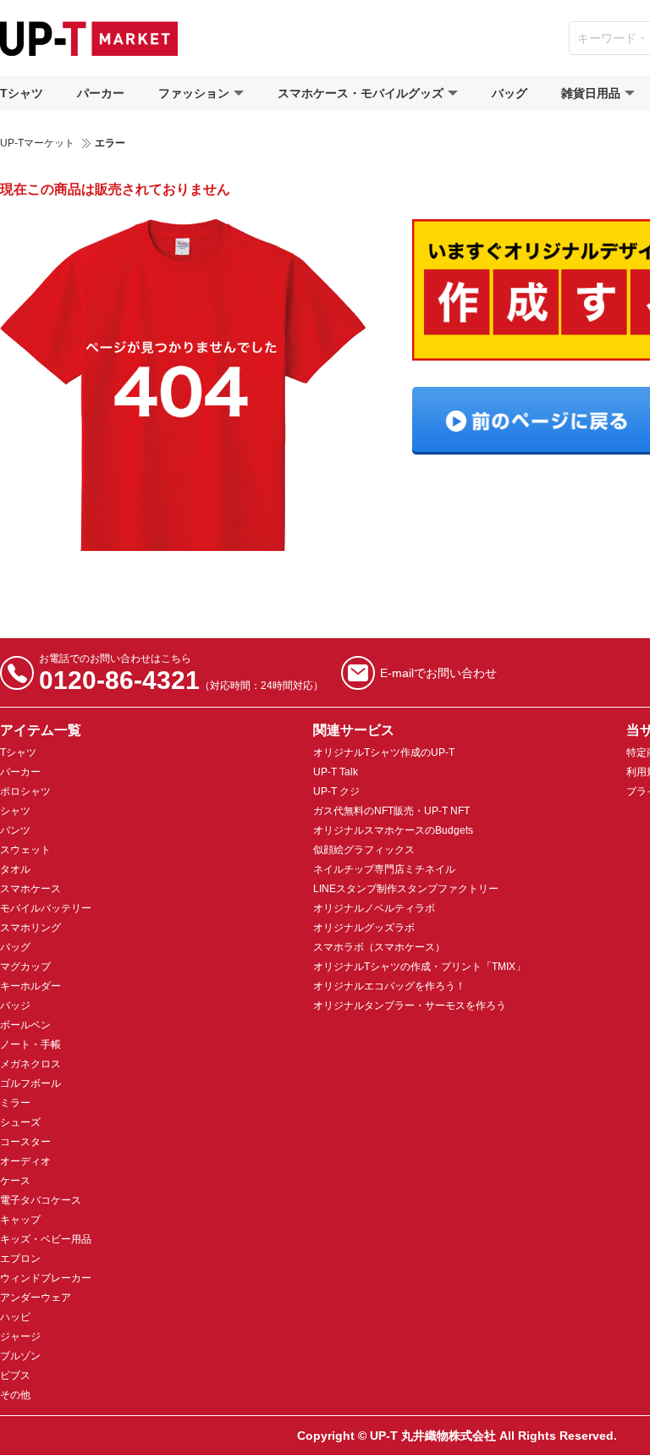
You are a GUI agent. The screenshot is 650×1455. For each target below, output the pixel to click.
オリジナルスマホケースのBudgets (393, 830)
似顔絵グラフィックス (364, 850)
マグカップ (25, 967)
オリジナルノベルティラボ (374, 908)
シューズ (20, 1122)
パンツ (15, 830)
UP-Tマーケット (37, 143)
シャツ (15, 811)
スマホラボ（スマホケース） (379, 947)
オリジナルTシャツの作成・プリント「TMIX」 (419, 967)
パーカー (100, 93)
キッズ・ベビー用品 (45, 1239)
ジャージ (20, 1336)
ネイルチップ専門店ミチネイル (384, 869)
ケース (15, 1181)
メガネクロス (30, 1064)
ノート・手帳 (30, 1044)
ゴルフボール (30, 1083)
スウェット (25, 850)
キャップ (20, 1220)
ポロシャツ (25, 791)
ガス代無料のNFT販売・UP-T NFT (391, 811)
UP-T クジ (336, 791)
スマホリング (30, 928)
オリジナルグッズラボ (364, 928)
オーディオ (25, 1161)
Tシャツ (21, 93)
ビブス (15, 1375)
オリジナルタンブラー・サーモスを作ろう (409, 1005)
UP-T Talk (335, 772)
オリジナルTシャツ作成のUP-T (383, 752)
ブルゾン (20, 1356)
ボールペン (25, 1025)
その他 (15, 1395)
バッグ (509, 93)
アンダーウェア (35, 1297)
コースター (25, 1142)
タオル (15, 869)
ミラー (15, 1103)
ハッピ (15, 1317)
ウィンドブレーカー (45, 1278)
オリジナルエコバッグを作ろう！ (389, 986)
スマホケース (30, 889)
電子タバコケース (40, 1200)
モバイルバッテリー (45, 908)
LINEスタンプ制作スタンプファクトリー (406, 889)
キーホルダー (30, 986)
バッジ (15, 1005)
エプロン (20, 1259)
